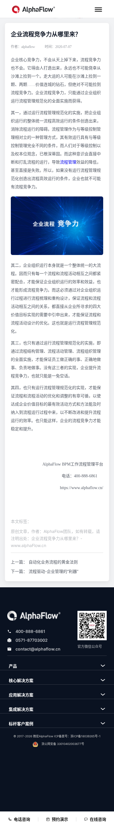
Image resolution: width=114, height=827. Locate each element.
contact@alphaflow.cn (38, 648)
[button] (98, 9)
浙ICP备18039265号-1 (85, 736)
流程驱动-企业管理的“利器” (53, 571)
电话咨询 (22, 819)
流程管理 (68, 162)
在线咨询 (98, 819)
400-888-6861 (30, 631)
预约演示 (60, 819)
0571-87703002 (31, 640)
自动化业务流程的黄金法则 (53, 561)
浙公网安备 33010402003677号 (63, 744)
